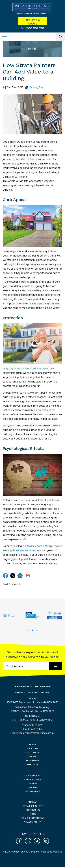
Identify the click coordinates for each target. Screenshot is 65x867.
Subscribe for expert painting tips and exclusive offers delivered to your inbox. (32, 655)
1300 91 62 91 (36, 725)
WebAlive (57, 851)
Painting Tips (36, 87)
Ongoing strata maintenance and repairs (26, 368)
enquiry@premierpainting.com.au (36, 733)
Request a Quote (32, 22)
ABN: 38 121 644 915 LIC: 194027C (32, 692)
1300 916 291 (34, 28)
